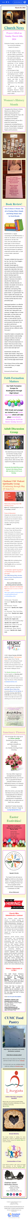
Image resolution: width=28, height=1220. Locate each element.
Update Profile (7, 1208)
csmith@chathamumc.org (15, 1210)
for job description (15, 996)
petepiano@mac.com (11, 681)
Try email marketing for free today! (14, 1217)
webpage (22, 1060)
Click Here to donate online (14, 1055)
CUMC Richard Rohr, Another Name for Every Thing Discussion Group (13, 577)
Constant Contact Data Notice (17, 1208)
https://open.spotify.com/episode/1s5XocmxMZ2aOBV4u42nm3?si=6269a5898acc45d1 (13, 594)
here (9, 996)
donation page (19, 1066)
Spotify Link (14, 601)
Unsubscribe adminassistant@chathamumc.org (14, 1206)
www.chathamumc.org (11, 1007)
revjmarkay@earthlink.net (12, 1008)
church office (20, 1140)
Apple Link (15, 618)
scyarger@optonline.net (14, 810)
